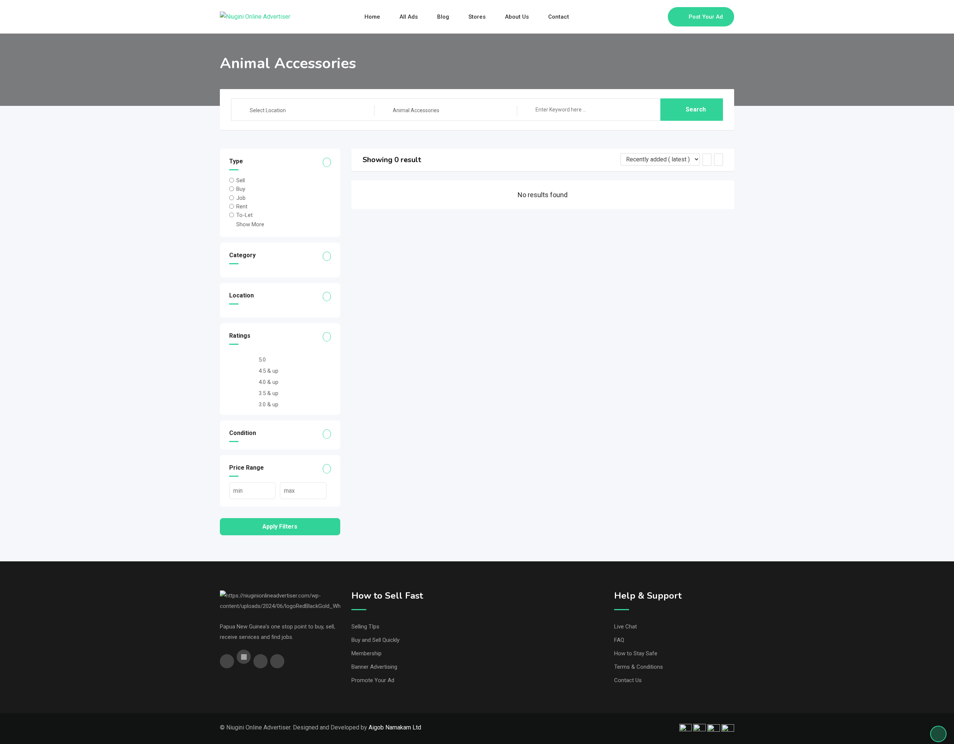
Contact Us (628, 680)
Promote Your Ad (372, 680)
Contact (558, 16)
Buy (240, 189)
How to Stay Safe (635, 653)
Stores (477, 16)
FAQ (619, 640)
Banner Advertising (374, 666)
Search (696, 109)
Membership (366, 653)
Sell (240, 180)
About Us (517, 16)
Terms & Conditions (638, 666)
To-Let (244, 215)
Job (241, 197)
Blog (443, 16)
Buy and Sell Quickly (375, 640)
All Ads (408, 16)
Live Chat (625, 626)
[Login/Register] (658, 17)
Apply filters (279, 526)
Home (372, 16)
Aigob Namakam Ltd (395, 727)
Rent (241, 206)
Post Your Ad (706, 16)
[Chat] (646, 17)
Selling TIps (365, 626)
